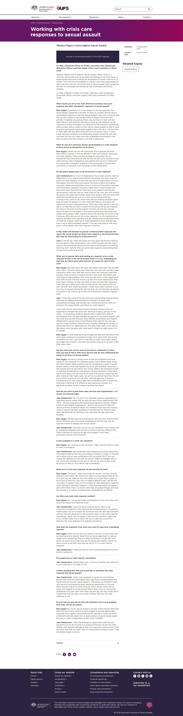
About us (35, 17)
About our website (63, 676)
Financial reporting (98, 679)
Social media (60, 692)
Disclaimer (59, 685)
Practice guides (57, 23)
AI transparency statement (101, 676)
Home (33, 23)
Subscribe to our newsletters (141, 684)
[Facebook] (134, 676)
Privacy (58, 689)
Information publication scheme (103, 685)
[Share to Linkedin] (70, 654)
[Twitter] (142, 676)
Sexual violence (131, 69)
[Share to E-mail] (75, 654)
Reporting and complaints (101, 692)
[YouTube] (146, 676)
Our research (64, 17)
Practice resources (43, 23)
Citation (59, 643)
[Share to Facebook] (65, 654)
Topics (120, 17)
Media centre (36, 679)
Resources (93, 17)
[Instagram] (138, 676)
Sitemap (34, 685)
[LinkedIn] (150, 676)
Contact (146, 17)
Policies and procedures (100, 689)
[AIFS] (50, 11)
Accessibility (60, 679)
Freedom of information (100, 682)
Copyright (59, 682)
